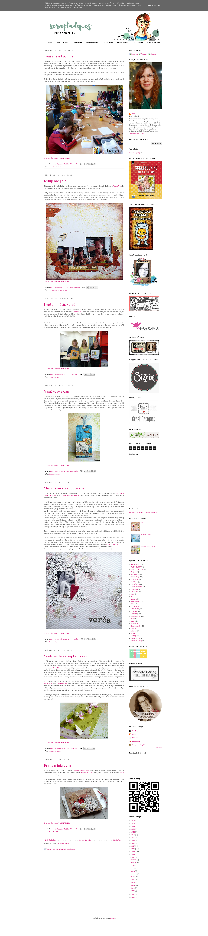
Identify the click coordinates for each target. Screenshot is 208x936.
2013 (133, 857)
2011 (133, 897)
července (134, 874)
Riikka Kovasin (137, 738)
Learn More (151, 5)
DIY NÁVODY (135, 584)
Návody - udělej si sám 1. (149, 546)
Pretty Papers (136, 741)
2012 (133, 894)
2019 (133, 840)
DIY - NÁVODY (62, 43)
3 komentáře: (74, 471)
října (132, 865)
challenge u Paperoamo (70, 495)
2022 (133, 832)
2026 (133, 821)
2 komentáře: (74, 164)
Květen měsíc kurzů (59, 304)
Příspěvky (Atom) (63, 843)
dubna (133, 882)
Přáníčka (134, 614)
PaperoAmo (117, 186)
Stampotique (135, 623)
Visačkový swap (56, 391)
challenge (134, 591)
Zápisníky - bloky (136, 641)
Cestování (134, 579)
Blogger (112, 918)
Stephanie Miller (86, 772)
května (133, 879)
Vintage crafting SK (138, 745)
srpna (133, 871)
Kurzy (50, 167)
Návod (133, 604)
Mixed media (135, 601)
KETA (134, 734)
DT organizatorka (136, 587)
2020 (133, 837)
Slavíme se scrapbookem (64, 488)
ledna (133, 891)
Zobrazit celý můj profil (136, 134)
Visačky (59, 474)
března (133, 885)
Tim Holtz (135, 731)
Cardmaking (52, 377)
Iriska (134, 114)
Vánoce (133, 631)
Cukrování (134, 582)
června (133, 877)
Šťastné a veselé (146, 523)
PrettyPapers (62, 683)
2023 (133, 829)
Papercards (135, 609)
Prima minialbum (57, 765)
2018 (133, 843)
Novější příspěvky (50, 840)
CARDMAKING (77, 43)
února (133, 888)
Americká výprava (137, 569)
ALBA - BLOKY (137, 43)
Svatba (133, 628)
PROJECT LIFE (107, 43)
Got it (160, 5)
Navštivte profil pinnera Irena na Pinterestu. (143, 513)
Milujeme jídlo (55, 181)
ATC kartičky (135, 574)
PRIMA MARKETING (81, 770)
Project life (134, 611)
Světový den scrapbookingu (66, 656)
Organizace (135, 606)
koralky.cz (77, 312)
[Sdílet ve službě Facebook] (92, 164)
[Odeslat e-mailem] (85, 164)
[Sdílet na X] (89, 164)
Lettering (134, 599)
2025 (133, 823)
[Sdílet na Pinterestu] (94, 164)
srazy (133, 621)
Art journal (134, 572)
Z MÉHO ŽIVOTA (153, 43)
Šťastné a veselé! (146, 534)
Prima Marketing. (59, 668)
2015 (133, 852)
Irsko (132, 594)
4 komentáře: (75, 639)
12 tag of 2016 (135, 564)
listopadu (134, 862)
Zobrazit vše (159, 747)
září (132, 868)
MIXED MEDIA (122, 43)
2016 (133, 849)
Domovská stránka (85, 840)
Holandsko (134, 589)
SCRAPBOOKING (92, 43)
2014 (133, 854)
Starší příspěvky (118, 840)
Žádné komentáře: (75, 287)
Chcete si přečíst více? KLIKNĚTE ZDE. (57, 158)
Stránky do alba (62, 290)
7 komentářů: (74, 829)
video (121, 772)
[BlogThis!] (87, 164)
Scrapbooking (53, 290)
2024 (133, 826)
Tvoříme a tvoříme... (60, 56)
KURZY (50, 43)
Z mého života (57, 167)
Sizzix (133, 619)
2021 (133, 835)
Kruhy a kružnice (112, 544)
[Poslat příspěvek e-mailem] (81, 164)
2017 (133, 846)
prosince (134, 860)
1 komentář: (74, 374)
